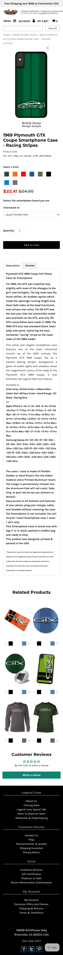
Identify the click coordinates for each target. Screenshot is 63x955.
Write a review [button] (32, 775)
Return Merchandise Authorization (31, 882)
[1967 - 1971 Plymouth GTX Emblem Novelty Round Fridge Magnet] (17, 685)
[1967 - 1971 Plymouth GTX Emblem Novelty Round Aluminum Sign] (45, 636)
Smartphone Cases (25, 35)
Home (6, 35)
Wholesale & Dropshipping (31, 818)
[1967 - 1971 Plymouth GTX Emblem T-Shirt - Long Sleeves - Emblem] (17, 733)
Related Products (31, 592)
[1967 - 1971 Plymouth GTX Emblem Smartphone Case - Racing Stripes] (45, 685)
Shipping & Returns (31, 908)
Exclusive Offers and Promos (31, 904)
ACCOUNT (25, 21)
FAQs (31, 839)
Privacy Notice (31, 852)
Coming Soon (31, 805)
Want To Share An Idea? (32, 813)
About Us (31, 801)
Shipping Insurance (31, 848)
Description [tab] (13, 265)
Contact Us (31, 835)
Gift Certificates (31, 874)
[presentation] (29, 643)
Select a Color (11, 166)
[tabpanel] (31, 422)
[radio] (6, 174)
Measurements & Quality (31, 843)
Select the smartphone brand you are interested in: (26, 204)
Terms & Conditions (31, 912)
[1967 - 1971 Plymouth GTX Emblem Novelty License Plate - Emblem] (17, 636)
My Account (31, 900)
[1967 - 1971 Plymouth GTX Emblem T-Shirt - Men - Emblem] (45, 733)
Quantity (8, 230)
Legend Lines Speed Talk (31, 809)
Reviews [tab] (30, 265)
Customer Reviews (31, 869)
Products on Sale (31, 878)
